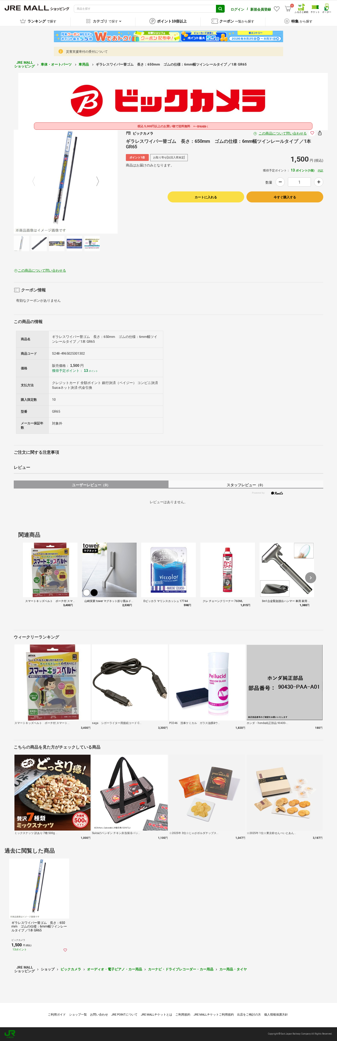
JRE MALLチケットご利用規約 (213, 1014)
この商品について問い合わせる (283, 133)
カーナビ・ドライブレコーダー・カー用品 (180, 969)
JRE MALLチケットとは (156, 1014)
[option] (66, 182)
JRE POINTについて (124, 1014)
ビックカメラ (71, 969)
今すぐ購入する (285, 197)
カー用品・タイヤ (233, 969)
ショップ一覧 (78, 1014)
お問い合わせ (99, 1014)
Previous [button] (36, 182)
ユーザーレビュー (91, 485)
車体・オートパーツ (57, 64)
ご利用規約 (182, 1014)
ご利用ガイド (57, 1014)
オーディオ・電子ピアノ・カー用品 (114, 969)
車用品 (84, 64)
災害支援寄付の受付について (87, 51)
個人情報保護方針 (276, 1014)
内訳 (320, 170)
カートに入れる (206, 197)
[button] (310, 577)
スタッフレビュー (246, 485)
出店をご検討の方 (249, 1014)
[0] (288, 9)
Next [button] (95, 182)
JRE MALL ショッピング (24, 65)
